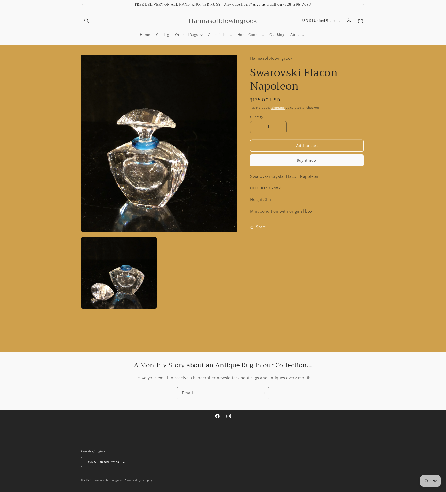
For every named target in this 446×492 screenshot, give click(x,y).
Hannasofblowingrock (108, 480)
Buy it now (307, 160)
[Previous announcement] (83, 5)
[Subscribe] (263, 393)
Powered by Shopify (138, 480)
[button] (86, 21)
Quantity (256, 116)
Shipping (278, 107)
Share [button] (261, 227)
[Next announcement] (363, 5)
